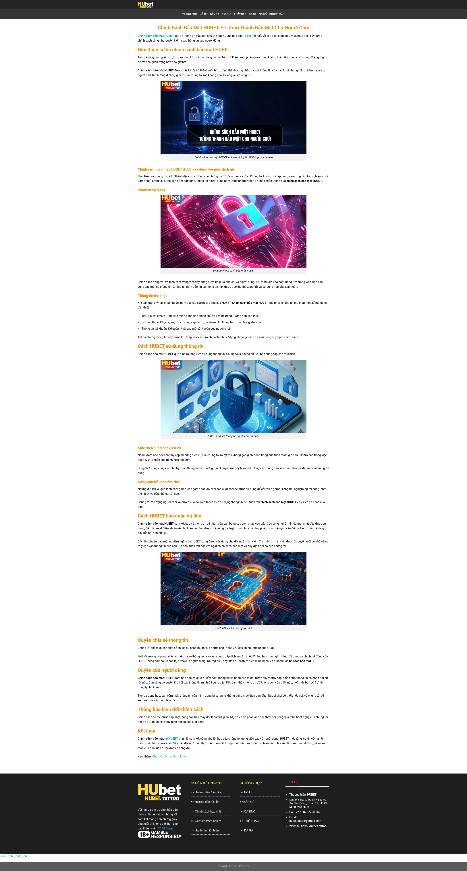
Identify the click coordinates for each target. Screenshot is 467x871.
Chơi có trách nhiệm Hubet (169, 756)
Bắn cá (214, 14)
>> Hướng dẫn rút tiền (205, 801)
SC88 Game (165, 828)
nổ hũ (204, 14)
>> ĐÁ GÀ (246, 830)
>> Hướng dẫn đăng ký (206, 792)
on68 (3, 856)
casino (226, 14)
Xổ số (263, 14)
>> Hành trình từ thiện (205, 830)
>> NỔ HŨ (247, 792)
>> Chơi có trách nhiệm (206, 821)
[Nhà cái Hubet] (152, 4)
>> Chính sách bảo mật (206, 811)
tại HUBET (171, 738)
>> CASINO (247, 811)
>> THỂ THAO (249, 821)
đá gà (252, 14)
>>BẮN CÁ (247, 801)
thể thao (240, 14)
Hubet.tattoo (156, 814)
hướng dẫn (277, 14)
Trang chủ (189, 14)
